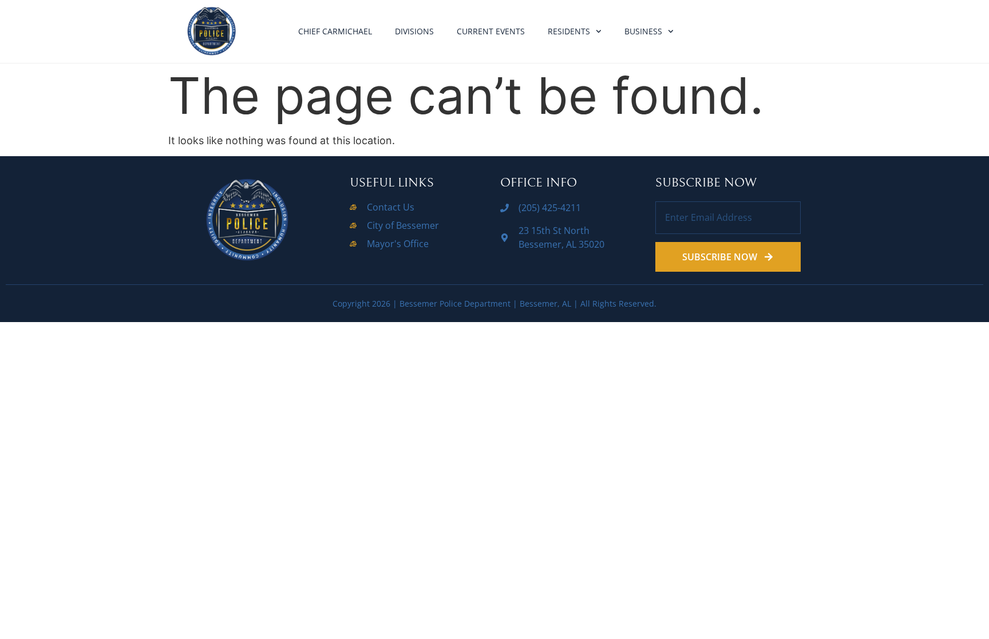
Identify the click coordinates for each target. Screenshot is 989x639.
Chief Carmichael (335, 31)
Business (643, 31)
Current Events (491, 31)
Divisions (414, 31)
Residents (569, 31)
